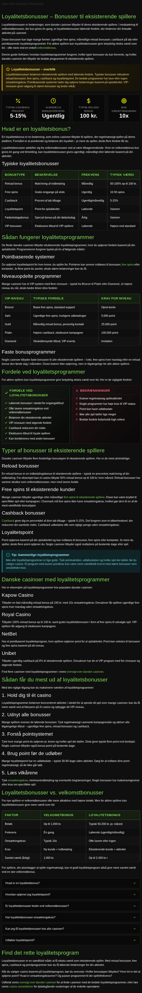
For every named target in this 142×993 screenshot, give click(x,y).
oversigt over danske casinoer (85, 671)
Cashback (8, 520)
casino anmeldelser (21, 986)
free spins (128, 264)
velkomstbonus (46, 47)
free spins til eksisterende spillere (84, 497)
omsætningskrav (18, 780)
